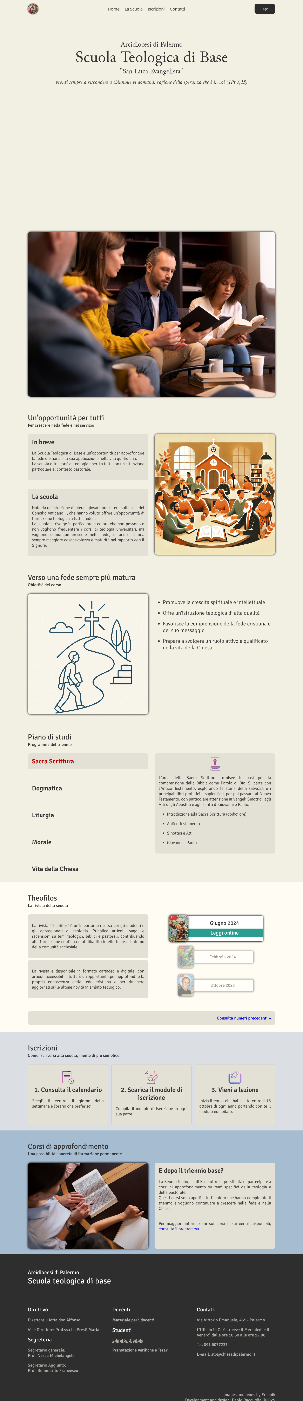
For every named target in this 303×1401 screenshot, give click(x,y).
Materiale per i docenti (133, 1320)
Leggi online (224, 933)
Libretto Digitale (127, 1340)
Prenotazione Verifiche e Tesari (140, 1350)
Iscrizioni (156, 9)
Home (114, 9)
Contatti (177, 9)
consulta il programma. (179, 1228)
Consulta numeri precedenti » (244, 1018)
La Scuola (134, 9)
